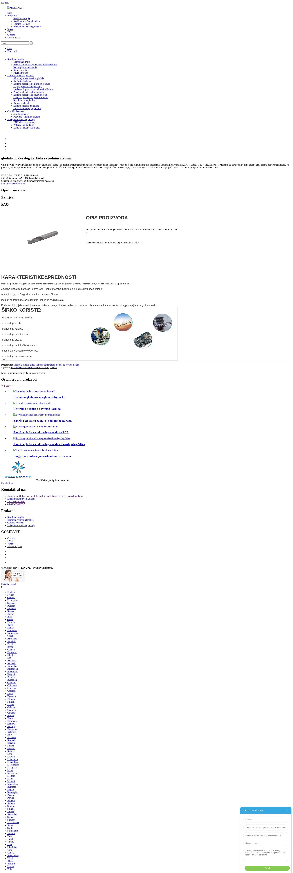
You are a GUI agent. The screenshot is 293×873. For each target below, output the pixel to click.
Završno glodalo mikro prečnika (28, 92)
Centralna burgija (21, 62)
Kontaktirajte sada (10, 183)
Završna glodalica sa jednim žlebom (30, 97)
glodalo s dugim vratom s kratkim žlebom (33, 89)
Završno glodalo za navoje (26, 105)
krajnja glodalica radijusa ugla (27, 86)
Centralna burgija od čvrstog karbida (37, 408)
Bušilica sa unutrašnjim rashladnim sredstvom (35, 64)
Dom (9, 13)
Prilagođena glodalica (23, 125)
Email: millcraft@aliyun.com (21, 498)
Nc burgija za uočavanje (25, 67)
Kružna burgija (20, 72)
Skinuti (22, 183)
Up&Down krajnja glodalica (27, 108)
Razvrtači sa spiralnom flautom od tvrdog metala (34, 367)
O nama (11, 35)
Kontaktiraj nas (14, 37)
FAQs (10, 32)
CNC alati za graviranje (24, 122)
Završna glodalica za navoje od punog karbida (42, 420)
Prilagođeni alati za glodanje (27, 26)
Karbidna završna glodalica (26, 21)
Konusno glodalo (21, 103)
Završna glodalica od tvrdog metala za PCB (41, 432)
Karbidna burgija (21, 18)
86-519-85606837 (16, 504)
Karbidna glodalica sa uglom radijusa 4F (39, 397)
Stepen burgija (20, 70)
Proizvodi (12, 15)
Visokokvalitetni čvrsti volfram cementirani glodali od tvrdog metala (46, 364)
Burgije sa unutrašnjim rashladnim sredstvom (42, 456)
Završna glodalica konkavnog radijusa (31, 83)
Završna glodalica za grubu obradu (30, 94)
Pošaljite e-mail (8, 584)
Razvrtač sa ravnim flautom (26, 116)
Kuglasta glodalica (22, 81)
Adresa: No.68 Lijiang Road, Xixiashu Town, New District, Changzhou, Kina (45, 496)
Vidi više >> (7, 386)
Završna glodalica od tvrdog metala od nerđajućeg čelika (49, 444)
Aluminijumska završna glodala (28, 78)
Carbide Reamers (21, 24)
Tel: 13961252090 (16, 501)
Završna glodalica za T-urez (26, 127)
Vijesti (10, 29)
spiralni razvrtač (21, 114)
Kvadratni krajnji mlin (24, 100)
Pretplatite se (7, 483)
